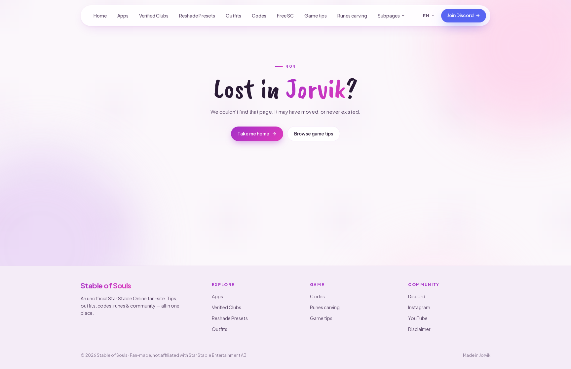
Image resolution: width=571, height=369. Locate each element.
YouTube (418, 318)
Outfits (233, 15)
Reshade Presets (197, 15)
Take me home (253, 133)
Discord (416, 296)
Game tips (315, 15)
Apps (123, 15)
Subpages (389, 15)
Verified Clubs (154, 15)
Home (100, 15)
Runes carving (352, 15)
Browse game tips (313, 133)
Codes (259, 15)
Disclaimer (419, 329)
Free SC (285, 15)
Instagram (419, 307)
